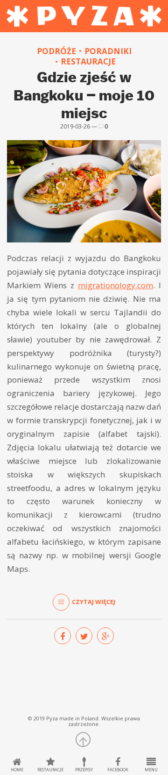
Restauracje (88, 62)
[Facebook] (62, 635)
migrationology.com (115, 285)
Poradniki (108, 51)
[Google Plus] (105, 635)
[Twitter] (84, 635)
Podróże (56, 51)
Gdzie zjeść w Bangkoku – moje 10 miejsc (84, 94)
